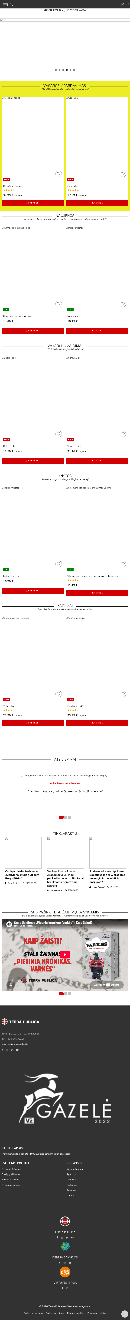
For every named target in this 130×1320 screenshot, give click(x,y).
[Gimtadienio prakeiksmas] (33, 269)
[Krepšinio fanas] (33, 139)
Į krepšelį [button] (32, 203)
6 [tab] (74, 70)
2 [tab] (59, 70)
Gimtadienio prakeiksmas (17, 316)
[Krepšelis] (123, 5)
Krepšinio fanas (12, 186)
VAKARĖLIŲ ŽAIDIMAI (65, 346)
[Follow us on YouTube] (17, 1050)
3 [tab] (63, 70)
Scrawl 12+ (74, 446)
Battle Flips (10, 446)
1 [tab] (56, 70)
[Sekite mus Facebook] (2, 1050)
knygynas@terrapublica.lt (15, 1044)
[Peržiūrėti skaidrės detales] (65, 42)
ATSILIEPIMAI (65, 759)
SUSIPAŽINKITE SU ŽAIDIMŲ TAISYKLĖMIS (65, 912)
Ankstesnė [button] (4, 41)
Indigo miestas (75, 316)
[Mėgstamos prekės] (57, 173)
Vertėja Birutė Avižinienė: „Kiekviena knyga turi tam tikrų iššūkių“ (22, 874)
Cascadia (72, 186)
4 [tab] (67, 70)
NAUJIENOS (65, 215)
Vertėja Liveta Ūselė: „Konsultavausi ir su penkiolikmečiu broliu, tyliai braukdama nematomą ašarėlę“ (65, 878)
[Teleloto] (33, 659)
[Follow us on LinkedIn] (12, 1050)
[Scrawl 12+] (97, 399)
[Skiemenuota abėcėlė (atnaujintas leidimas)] (97, 529)
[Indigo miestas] (97, 269)
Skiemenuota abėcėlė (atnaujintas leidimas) (92, 576)
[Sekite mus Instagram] (7, 1050)
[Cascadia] (97, 139)
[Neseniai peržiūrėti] (124, 1314)
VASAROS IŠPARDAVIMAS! (65, 85)
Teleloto (8, 706)
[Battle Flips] (33, 399)
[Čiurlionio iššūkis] (97, 659)
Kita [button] (126, 41)
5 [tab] (70, 70)
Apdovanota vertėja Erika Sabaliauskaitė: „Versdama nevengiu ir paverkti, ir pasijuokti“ (107, 876)
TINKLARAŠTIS (65, 833)
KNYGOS (65, 476)
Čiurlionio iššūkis (77, 706)
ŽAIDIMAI (65, 606)
